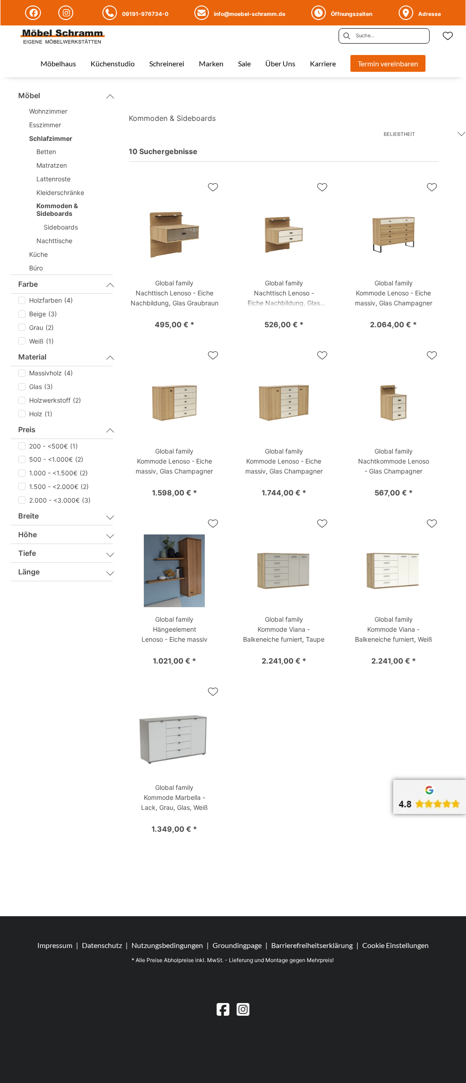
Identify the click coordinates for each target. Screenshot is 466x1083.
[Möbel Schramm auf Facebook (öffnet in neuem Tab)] (34, 12)
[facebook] (223, 1009)
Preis (26, 429)
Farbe (28, 284)
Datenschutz (102, 945)
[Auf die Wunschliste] (213, 187)
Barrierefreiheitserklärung (312, 945)
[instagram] (243, 1009)
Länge (29, 571)
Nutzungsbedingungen (167, 945)
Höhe (27, 534)
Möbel (29, 95)
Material (32, 356)
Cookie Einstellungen (395, 945)
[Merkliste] (448, 36)
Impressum (54, 945)
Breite (28, 515)
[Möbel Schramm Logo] (62, 37)
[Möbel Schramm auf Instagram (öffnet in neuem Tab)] (67, 12)
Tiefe (27, 553)
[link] (58, 63)
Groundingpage (237, 945)
